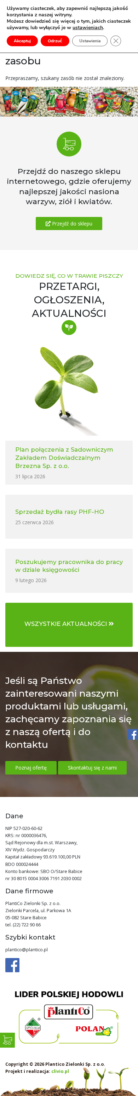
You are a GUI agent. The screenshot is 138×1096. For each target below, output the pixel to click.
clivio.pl (60, 1071)
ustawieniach (88, 28)
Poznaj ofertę (31, 767)
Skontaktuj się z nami (92, 767)
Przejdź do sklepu (71, 223)
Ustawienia (89, 41)
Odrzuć (55, 41)
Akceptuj (22, 41)
